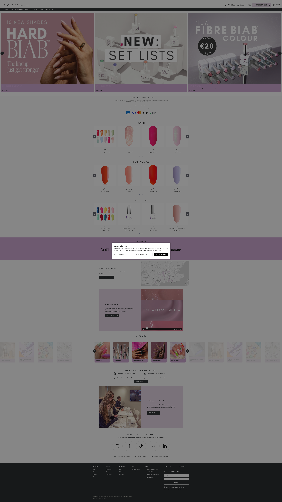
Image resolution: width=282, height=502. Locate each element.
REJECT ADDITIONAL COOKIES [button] (142, 254)
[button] (119, 254)
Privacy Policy (141, 250)
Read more (158, 250)
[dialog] (141, 251)
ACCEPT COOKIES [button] (161, 254)
